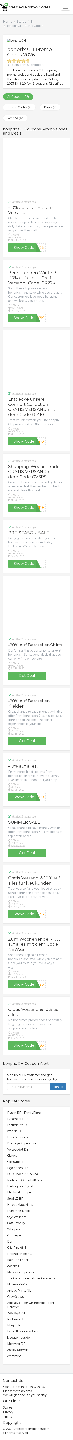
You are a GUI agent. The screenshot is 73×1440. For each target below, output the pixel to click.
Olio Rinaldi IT (16, 1247)
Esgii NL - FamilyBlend (23, 1331)
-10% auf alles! (23, 766)
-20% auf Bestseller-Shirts (35, 644)
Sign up (58, 1087)
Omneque (14, 1235)
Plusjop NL (15, 1325)
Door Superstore (19, 1137)
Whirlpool (13, 1229)
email (29, 1391)
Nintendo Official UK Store (26, 1180)
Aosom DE (15, 1266)
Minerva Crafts (17, 1284)
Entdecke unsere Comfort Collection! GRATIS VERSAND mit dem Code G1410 (31, 407)
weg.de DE (15, 1131)
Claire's (12, 1155)
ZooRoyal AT (16, 1313)
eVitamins (14, 1356)
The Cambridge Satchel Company (31, 1278)
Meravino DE (16, 1344)
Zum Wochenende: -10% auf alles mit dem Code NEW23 (34, 944)
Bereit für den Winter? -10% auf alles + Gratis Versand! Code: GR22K (32, 277)
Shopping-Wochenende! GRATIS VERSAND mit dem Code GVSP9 (34, 471)
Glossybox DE (17, 1162)
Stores (21, 22)
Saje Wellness (16, 1217)
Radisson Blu (16, 1319)
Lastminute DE (18, 1125)
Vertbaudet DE (17, 1149)
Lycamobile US (17, 1119)
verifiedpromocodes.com (32, 1429)
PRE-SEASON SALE (28, 532)
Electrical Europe (19, 1192)
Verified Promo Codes (30, 7)
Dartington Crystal (20, 1186)
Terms (7, 1416)
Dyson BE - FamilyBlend (24, 1113)
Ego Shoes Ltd (17, 1168)
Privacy (8, 1412)
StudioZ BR (15, 1198)
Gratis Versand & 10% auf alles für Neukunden (34, 880)
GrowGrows (15, 1297)
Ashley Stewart (17, 1350)
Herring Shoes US (19, 1254)
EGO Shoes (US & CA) (22, 1174)
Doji (10, 1241)
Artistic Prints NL (19, 1290)
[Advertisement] (36, 169)
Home (7, 22)
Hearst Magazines (20, 1205)
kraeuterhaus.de (18, 1337)
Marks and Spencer (20, 1272)
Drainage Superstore (21, 1143)
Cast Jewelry (16, 1223)
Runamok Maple (19, 1211)
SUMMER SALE (24, 822)
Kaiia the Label (17, 1260)
